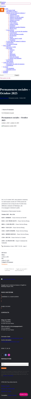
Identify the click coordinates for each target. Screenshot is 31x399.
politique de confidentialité (8, 375)
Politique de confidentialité (8, 388)
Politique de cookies (6, 391)
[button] (15, 3)
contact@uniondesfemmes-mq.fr (10, 342)
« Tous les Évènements (8, 109)
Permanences (4, 264)
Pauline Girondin (12, 395)
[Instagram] (9, 355)
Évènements (5, 98)
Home (1, 98)
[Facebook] (5, 355)
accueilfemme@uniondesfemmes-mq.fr (12, 338)
